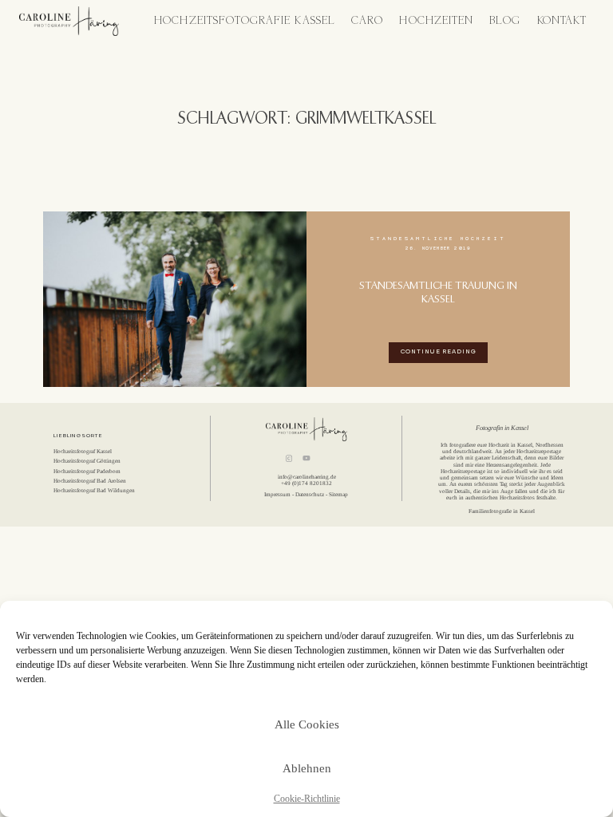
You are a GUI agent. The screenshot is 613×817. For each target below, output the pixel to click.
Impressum (277, 494)
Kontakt (562, 21)
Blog (504, 21)
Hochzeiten (436, 21)
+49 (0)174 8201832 (306, 483)
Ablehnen (307, 768)
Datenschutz (309, 494)
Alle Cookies (307, 724)
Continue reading (439, 352)
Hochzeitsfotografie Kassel (244, 21)
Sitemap (338, 494)
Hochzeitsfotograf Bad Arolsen (89, 481)
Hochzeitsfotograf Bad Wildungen (94, 490)
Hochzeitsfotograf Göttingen (87, 461)
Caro (367, 21)
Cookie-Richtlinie (307, 799)
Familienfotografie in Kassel (502, 511)
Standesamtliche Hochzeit (438, 238)
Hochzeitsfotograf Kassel (82, 451)
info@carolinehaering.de (307, 477)
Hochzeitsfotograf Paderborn (87, 471)
